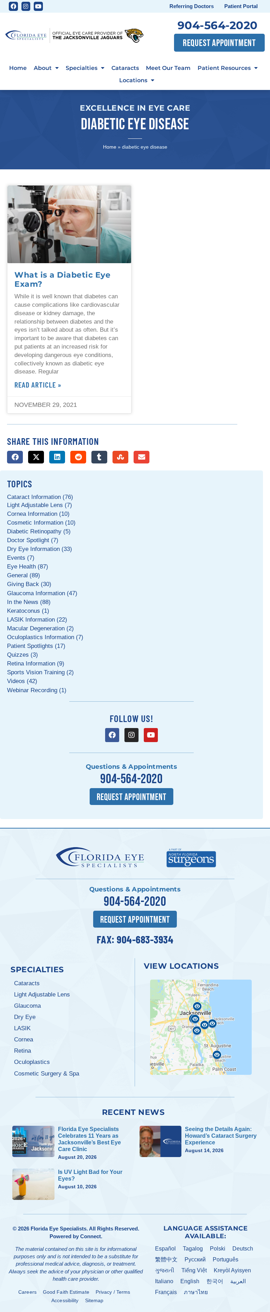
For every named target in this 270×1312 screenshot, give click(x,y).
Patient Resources (224, 67)
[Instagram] (26, 6)
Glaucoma (27, 1005)
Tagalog (193, 1249)
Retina (22, 1050)
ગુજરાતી (164, 1270)
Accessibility (64, 1300)
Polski (217, 1249)
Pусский (195, 1259)
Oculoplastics (32, 1062)
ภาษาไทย (196, 1292)
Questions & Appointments (131, 767)
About (43, 67)
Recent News (133, 1112)
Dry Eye (25, 1017)
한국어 (214, 1281)
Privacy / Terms (113, 1292)
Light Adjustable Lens (42, 994)
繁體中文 (166, 1259)
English (189, 1281)
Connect (90, 1236)
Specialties (81, 67)
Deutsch (242, 1249)
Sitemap (94, 1300)
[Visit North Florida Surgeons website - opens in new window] (191, 857)
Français (166, 1292)
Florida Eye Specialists (58, 1229)
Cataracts (125, 67)
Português (225, 1259)
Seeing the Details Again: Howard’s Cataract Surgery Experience (221, 1135)
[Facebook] (13, 6)
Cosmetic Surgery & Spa (46, 1073)
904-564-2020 (218, 25)
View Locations (181, 965)
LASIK (22, 1028)
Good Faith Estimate (66, 1292)
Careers (27, 1292)
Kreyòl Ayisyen (232, 1270)
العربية (238, 1281)
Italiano (164, 1281)
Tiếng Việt (194, 1270)
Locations (133, 80)
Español (165, 1249)
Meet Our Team (168, 67)
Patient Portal (241, 6)
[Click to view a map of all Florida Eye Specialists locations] (201, 1027)
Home (18, 67)
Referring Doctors (191, 6)
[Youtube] (38, 6)
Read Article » (38, 384)
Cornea (23, 1039)
